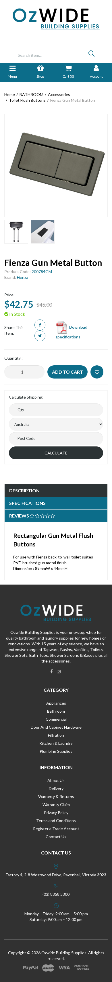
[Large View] (16, 232)
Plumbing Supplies (56, 751)
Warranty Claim (56, 804)
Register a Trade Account (56, 828)
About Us (56, 780)
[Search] (91, 55)
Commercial (56, 719)
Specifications (27, 503)
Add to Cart (67, 372)
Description (24, 490)
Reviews (19, 515)
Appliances (56, 703)
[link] (51, 671)
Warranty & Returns (56, 796)
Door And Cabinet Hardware (56, 727)
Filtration (56, 735)
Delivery (56, 788)
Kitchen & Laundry (56, 743)
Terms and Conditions (56, 820)
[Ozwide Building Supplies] (56, 18)
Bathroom (56, 711)
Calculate (56, 452)
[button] (96, 372)
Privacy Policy (56, 812)
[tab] (56, 490)
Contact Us (56, 836)
